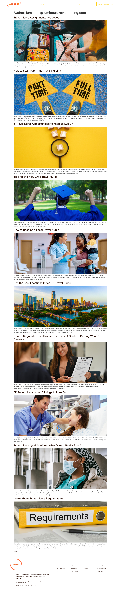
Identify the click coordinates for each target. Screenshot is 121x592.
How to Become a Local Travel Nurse (36, 229)
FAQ (71, 565)
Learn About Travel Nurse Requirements (38, 498)
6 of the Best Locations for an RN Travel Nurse (42, 283)
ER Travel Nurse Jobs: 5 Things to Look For (40, 392)
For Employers (42, 4)
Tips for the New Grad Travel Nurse (35, 176)
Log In (79, 4)
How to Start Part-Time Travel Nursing (37, 70)
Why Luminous (53, 4)
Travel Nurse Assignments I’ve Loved (36, 17)
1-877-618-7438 (89, 4)
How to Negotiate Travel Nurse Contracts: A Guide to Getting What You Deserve (58, 337)
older (16, 551)
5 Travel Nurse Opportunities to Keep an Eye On (43, 123)
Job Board (72, 4)
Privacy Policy (74, 571)
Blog (58, 571)
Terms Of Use (73, 568)
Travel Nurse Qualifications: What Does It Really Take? (47, 445)
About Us (63, 4)
